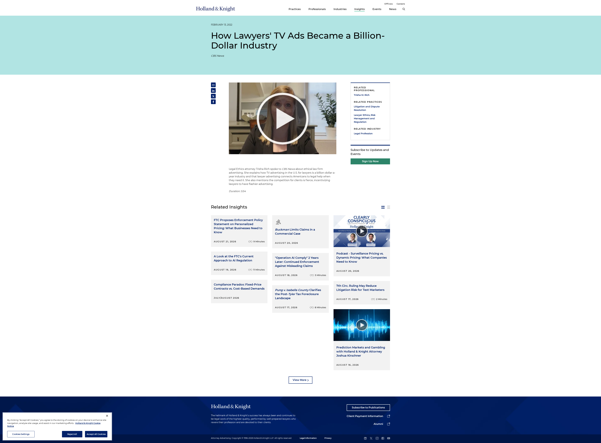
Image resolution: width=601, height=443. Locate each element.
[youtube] (388, 438)
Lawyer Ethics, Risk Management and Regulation (364, 118)
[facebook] (383, 438)
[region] (57, 426)
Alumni (378, 423)
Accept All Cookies (96, 434)
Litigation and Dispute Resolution (367, 108)
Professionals (317, 9)
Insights (359, 9)
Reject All (72, 434)
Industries (340, 9)
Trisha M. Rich (362, 95)
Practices (295, 9)
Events (376, 9)
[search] (404, 9)
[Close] (107, 415)
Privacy (327, 438)
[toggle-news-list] (388, 207)
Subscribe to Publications (368, 407)
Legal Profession (363, 133)
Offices (388, 4)
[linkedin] (365, 438)
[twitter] (371, 438)
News (392, 9)
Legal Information (308, 438)
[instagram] (377, 438)
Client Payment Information (365, 416)
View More (299, 380)
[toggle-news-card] (383, 207)
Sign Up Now (370, 161)
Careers (401, 4)
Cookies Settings (20, 434)
